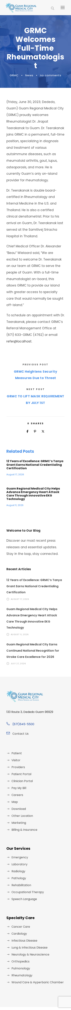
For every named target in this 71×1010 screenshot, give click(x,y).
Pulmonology (20, 968)
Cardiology (19, 934)
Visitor (15, 760)
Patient (16, 753)
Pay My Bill (18, 788)
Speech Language (24, 899)
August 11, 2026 (14, 505)
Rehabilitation (21, 885)
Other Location (22, 816)
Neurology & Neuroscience (30, 954)
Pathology (18, 878)
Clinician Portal (22, 781)
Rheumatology (21, 975)
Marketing (18, 823)
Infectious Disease (24, 940)
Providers (18, 767)
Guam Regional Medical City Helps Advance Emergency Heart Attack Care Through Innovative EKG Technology (33, 493)
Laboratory (19, 864)
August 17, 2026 (15, 474)
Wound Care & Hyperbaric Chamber (37, 982)
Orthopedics (20, 961)
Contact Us (20, 734)
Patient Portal (21, 774)
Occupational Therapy (27, 892)
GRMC (14, 75)
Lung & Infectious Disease (29, 947)
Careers (17, 795)
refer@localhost (18, 341)
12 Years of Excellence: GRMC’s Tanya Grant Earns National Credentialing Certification (34, 464)
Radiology (18, 871)
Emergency (19, 857)
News (29, 75)
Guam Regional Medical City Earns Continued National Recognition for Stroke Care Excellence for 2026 (32, 650)
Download (18, 809)
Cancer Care (20, 927)
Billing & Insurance (24, 830)
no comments (50, 75)
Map (14, 802)
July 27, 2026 (18, 663)
